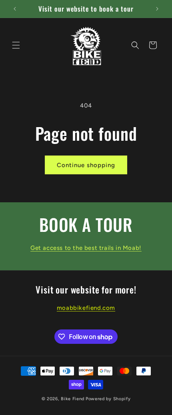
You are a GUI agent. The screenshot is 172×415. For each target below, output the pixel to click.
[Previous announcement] (15, 9)
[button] (16, 45)
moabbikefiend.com (86, 307)
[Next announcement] (157, 9)
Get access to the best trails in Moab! (86, 247)
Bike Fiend (72, 398)
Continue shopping (86, 165)
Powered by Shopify (108, 398)
